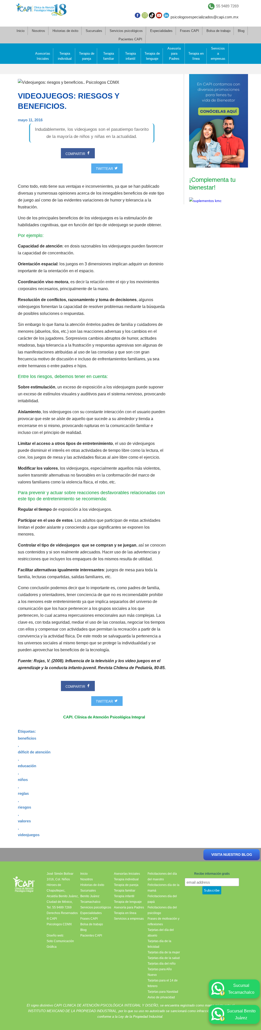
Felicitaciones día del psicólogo (162, 910)
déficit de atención (34, 752)
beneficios (27, 738)
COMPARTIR (76, 154)
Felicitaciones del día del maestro (162, 876)
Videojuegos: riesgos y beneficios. (68, 101)
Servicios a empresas (218, 53)
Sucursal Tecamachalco (241, 989)
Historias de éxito (65, 31)
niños (23, 779)
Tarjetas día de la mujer (164, 952)
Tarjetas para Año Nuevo (160, 972)
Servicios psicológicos (126, 31)
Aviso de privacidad (161, 997)
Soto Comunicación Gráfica (60, 944)
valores (24, 821)
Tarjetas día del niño (162, 963)
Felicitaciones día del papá (162, 899)
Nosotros (38, 31)
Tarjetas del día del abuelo (161, 932)
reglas (23, 793)
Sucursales (94, 31)
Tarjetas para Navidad (163, 991)
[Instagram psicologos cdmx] (145, 16)
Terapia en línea (196, 56)
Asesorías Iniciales (42, 56)
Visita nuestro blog (231, 855)
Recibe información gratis (212, 873)
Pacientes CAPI (130, 39)
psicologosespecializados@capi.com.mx (205, 17)
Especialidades (161, 31)
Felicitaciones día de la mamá (163, 887)
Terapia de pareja (86, 56)
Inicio (20, 31)
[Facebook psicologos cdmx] (137, 16)
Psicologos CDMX (59, 924)
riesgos (24, 807)
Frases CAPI (189, 31)
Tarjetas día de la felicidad (159, 944)
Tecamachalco (90, 902)
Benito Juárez (89, 896)
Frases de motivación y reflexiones (163, 921)
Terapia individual (65, 56)
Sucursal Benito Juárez (241, 1014)
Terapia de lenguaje (152, 56)
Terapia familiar (108, 56)
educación (27, 766)
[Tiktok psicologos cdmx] (152, 16)
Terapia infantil (130, 56)
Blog (241, 31)
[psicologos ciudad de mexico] (41, 10)
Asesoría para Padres (174, 53)
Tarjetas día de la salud (164, 958)
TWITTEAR (105, 169)
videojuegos (29, 835)
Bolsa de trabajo (218, 31)
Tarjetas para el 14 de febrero (163, 983)
